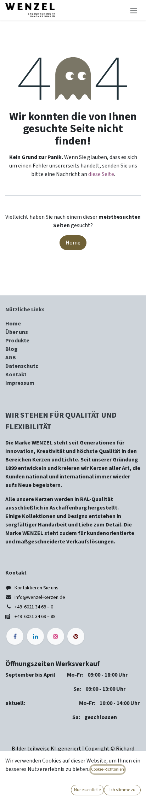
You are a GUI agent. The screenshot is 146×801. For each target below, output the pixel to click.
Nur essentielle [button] (87, 790)
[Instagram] (55, 636)
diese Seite (101, 174)
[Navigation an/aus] (134, 10)
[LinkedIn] (35, 636)
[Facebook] (14, 636)
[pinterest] (75, 636)
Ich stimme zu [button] (122, 790)
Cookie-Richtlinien (107, 769)
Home (73, 243)
